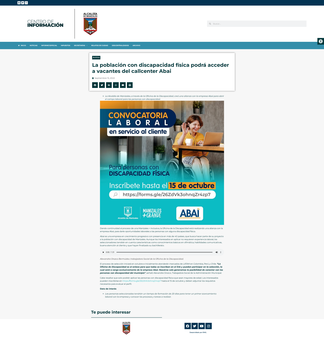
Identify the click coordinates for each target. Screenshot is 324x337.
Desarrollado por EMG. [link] (198, 332)
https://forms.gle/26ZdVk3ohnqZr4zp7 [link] (142, 281)
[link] (320, 41)
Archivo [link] (96, 57)
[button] (95, 85)
